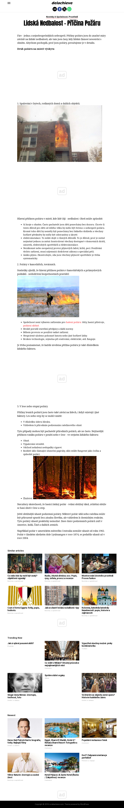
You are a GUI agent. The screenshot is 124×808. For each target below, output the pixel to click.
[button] (9, 3)
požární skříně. (31, 325)
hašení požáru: (74, 322)
